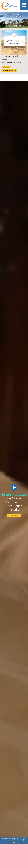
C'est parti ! (14, 515)
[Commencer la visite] (14, 490)
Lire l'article (6, 67)
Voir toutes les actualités (9, 70)
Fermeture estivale (10, 56)
